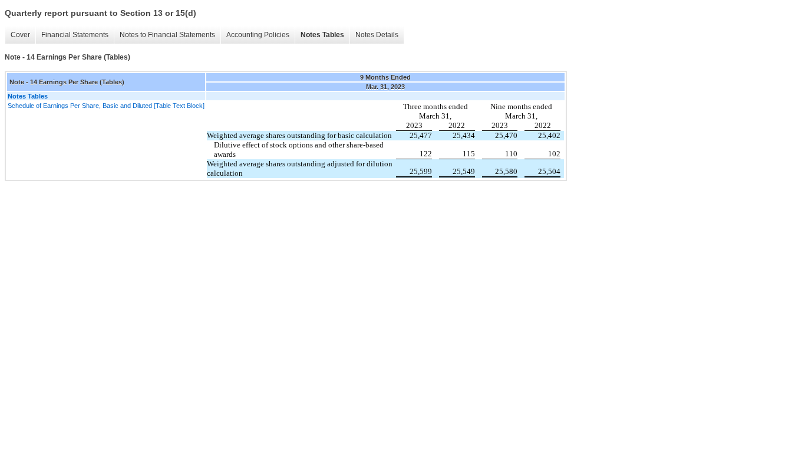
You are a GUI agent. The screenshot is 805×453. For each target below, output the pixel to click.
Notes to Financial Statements (167, 35)
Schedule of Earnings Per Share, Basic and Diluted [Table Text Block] (106, 105)
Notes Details (376, 35)
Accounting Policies (257, 35)
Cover (20, 35)
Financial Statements (74, 35)
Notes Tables (322, 35)
